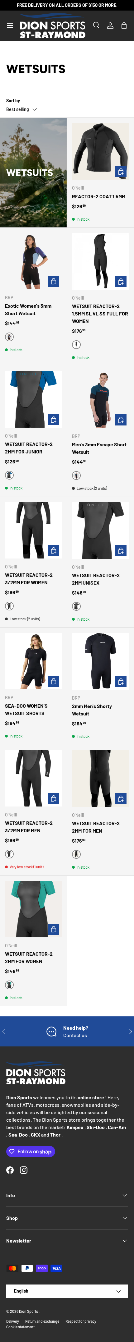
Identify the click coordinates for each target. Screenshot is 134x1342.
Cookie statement (20, 1327)
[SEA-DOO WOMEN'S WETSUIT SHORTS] (33, 661)
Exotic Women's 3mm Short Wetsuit (28, 309)
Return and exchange (42, 1321)
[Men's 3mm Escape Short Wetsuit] (100, 399)
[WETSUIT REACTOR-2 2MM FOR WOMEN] (33, 909)
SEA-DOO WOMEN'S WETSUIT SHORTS (26, 709)
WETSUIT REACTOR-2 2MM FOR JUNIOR (29, 447)
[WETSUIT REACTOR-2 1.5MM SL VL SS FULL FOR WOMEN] (100, 261)
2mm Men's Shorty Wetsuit (92, 709)
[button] (124, 25)
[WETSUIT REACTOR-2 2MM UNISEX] (100, 530)
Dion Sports (29, 1311)
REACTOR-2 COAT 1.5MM (98, 196)
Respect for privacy (80, 1321)
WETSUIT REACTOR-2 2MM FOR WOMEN (29, 957)
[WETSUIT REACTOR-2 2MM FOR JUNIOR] (33, 399)
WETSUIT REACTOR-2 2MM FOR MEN (96, 827)
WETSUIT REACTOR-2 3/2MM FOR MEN (29, 826)
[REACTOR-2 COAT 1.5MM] (100, 151)
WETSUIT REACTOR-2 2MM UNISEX (96, 579)
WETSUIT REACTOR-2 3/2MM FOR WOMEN (29, 578)
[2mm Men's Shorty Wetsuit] (100, 661)
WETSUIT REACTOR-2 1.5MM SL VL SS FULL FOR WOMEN (100, 313)
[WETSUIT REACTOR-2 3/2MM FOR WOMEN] (33, 530)
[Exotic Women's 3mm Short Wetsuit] (33, 261)
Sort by (13, 100)
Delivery (12, 1321)
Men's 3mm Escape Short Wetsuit (99, 448)
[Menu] (10, 25)
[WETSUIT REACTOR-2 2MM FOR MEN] (100, 778)
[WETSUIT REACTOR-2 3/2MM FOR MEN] (33, 778)
